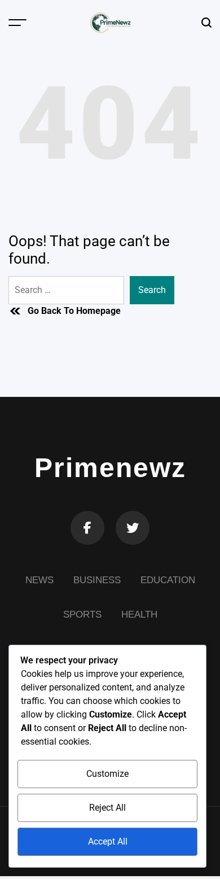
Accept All (107, 841)
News (39, 580)
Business (97, 580)
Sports (82, 614)
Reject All (107, 807)
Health (139, 614)
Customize (107, 773)
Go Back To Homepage (74, 310)
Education (167, 580)
